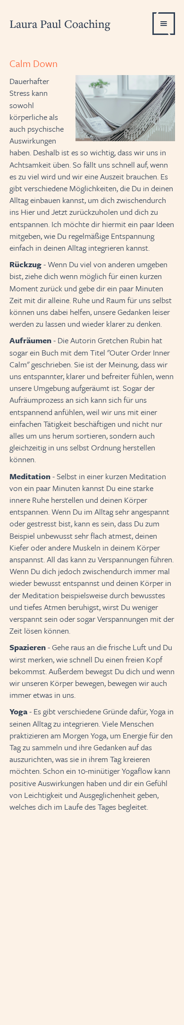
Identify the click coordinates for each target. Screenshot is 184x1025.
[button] (163, 23)
